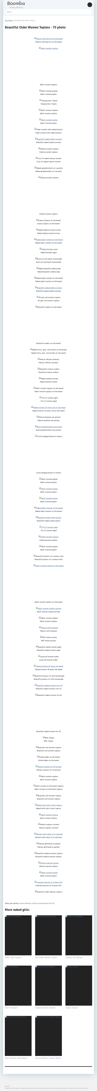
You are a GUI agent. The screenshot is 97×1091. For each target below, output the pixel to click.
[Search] (89, 11)
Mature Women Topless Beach (48, 1058)
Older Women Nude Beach (16, 1058)
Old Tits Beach (11, 1007)
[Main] (19, 5)
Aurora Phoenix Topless (29, 903)
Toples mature (71, 1007)
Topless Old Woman (73, 957)
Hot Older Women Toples (46, 957)
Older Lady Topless (13, 957)
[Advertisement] (48, 66)
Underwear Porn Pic (47, 903)
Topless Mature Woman (45, 1007)
